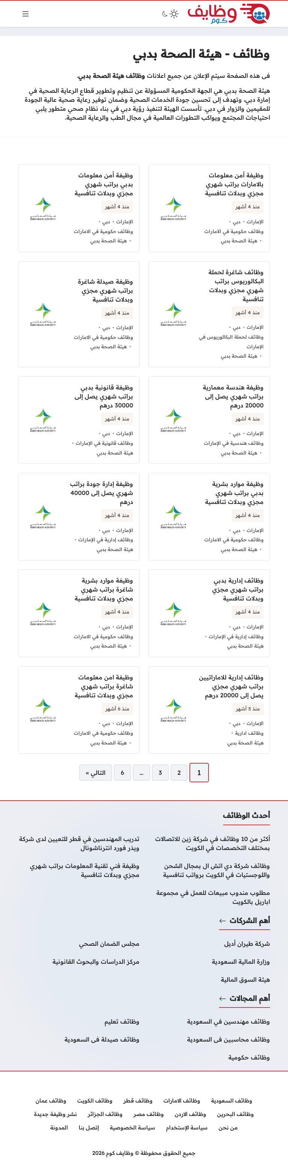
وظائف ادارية (249, 733)
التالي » (95, 772)
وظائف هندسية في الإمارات (234, 443)
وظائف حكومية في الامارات (234, 231)
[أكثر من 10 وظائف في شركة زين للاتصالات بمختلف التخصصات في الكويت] (209, 843)
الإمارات (255, 221)
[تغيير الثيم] (170, 13)
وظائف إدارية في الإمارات (105, 539)
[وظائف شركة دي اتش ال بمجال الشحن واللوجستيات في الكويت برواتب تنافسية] (209, 870)
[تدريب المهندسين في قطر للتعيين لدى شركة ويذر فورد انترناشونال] (79, 843)
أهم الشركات (250, 920)
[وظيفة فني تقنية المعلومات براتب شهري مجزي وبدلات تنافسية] (79, 870)
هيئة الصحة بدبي (239, 241)
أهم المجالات (250, 998)
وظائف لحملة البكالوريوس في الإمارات (231, 341)
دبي (236, 221)
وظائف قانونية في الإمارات (104, 443)
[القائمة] (25, 13)
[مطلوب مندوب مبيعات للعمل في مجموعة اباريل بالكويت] (209, 897)
